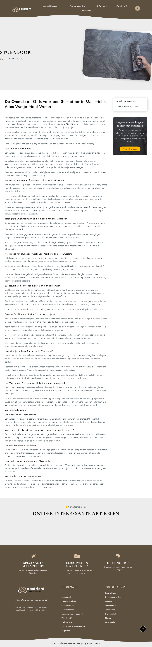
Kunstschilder (110, 593)
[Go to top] (143, 629)
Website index (67, 622)
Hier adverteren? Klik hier (128, 106)
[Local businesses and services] (77, 556)
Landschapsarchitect (113, 597)
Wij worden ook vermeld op (73, 626)
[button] (137, 8)
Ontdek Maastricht (77, 6)
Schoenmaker (110, 605)
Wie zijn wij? (121, 6)
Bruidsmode (110, 622)
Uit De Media (101, 6)
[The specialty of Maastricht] (33, 556)
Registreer (86, 10)
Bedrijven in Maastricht (77, 564)
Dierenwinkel (110, 613)
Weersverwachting (69, 601)
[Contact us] (118, 556)
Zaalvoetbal (110, 609)
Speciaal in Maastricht (33, 564)
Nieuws (64, 593)
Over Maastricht (68, 605)
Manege (108, 601)
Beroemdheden (68, 609)
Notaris (108, 618)
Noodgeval (66, 597)
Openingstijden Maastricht (72, 613)
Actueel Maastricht (51, 6)
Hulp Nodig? (118, 563)
